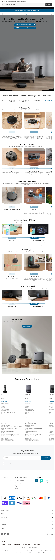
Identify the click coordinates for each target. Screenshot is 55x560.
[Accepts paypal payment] (48, 498)
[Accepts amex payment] (12, 498)
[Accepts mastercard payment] (41, 498)
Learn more (4, 401)
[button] (51, 1)
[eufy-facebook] (5, 534)
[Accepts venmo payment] (12, 503)
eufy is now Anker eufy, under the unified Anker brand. (27, 10)
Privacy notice (35, 550)
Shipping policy (16, 550)
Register (46, 457)
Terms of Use (11, 552)
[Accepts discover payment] (26, 498)
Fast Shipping (20, 480)
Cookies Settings (45, 550)
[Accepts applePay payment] (19, 498)
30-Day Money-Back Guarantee (25, 483)
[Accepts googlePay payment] (34, 498)
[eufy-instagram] (2, 534)
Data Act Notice (42, 552)
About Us (7, 550)
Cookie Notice (20, 552)
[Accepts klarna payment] (26, 503)
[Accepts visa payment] (19, 503)
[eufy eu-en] (25, 13)
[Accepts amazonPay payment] (4, 498)
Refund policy (25, 550)
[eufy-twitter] (8, 534)
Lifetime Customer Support (24, 488)
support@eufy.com (8, 480)
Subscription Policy (31, 552)
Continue (48, 4)
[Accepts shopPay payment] (4, 503)
